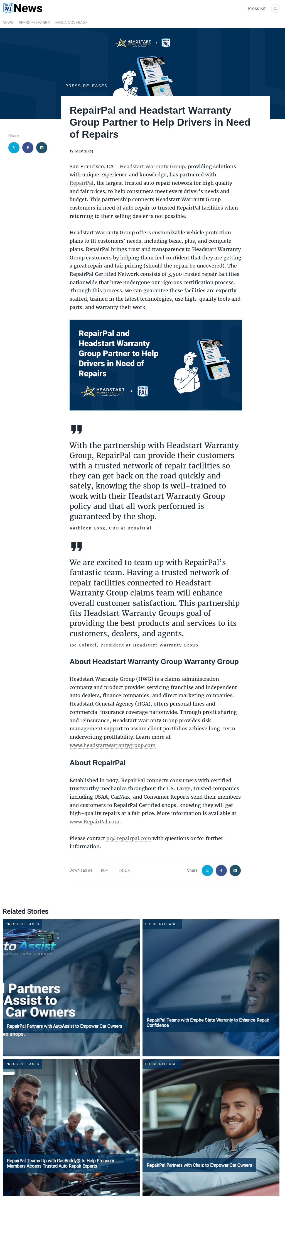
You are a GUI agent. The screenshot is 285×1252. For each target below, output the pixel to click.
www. (76, 745)
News (8, 22)
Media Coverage (71, 22)
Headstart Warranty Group (152, 166)
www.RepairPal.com (94, 821)
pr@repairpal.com (128, 838)
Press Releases (34, 22)
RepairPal (82, 182)
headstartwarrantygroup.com (119, 745)
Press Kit (257, 8)
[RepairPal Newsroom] (23, 13)
